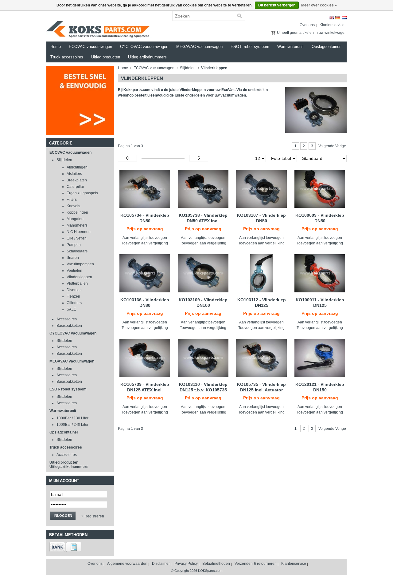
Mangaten (75, 219)
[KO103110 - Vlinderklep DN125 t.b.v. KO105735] (203, 358)
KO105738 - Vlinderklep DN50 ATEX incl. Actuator (203, 221)
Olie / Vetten (77, 238)
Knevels (73, 206)
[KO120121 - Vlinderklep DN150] (320, 358)
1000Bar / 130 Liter (72, 418)
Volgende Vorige (332, 146)
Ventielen (74, 270)
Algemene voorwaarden (127, 563)
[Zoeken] (239, 16)
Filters (72, 199)
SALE (71, 309)
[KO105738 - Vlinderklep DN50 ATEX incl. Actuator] (203, 189)
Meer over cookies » (319, 5)
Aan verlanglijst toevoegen (145, 238)
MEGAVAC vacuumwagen (199, 46)
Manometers (77, 225)
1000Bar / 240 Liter (72, 424)
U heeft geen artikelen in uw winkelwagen (312, 32)
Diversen (74, 290)
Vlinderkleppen (79, 277)
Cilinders (74, 303)
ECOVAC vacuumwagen (90, 46)
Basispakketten (69, 325)
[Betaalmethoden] (57, 550)
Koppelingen (77, 212)
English (331, 17)
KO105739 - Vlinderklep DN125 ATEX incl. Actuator (144, 390)
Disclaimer (161, 563)
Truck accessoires (66, 57)
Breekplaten (77, 180)
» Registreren (92, 516)
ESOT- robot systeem (250, 46)
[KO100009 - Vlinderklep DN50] (320, 189)
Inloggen (63, 515)
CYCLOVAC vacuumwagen (144, 46)
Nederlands (344, 17)
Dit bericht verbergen (276, 5)
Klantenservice (332, 25)
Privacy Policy (186, 563)
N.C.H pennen (79, 232)
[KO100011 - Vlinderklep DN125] (320, 273)
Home (55, 46)
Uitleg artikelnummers (147, 57)
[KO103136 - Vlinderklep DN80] (145, 273)
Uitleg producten (105, 57)
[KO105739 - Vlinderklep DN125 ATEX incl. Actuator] (145, 358)
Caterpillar (75, 186)
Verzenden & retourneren (256, 563)
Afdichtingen (77, 167)
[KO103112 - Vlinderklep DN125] (261, 273)
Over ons (307, 25)
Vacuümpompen (80, 264)
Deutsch (337, 17)
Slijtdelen (64, 160)
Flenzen (73, 296)
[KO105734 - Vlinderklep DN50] (145, 189)
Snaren (73, 257)
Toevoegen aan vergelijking (145, 243)
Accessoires (66, 319)
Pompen (74, 245)
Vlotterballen (77, 283)
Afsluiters (74, 174)
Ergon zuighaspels (82, 193)
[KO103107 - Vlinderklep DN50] (261, 189)
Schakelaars (77, 251)
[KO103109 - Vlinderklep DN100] (203, 273)
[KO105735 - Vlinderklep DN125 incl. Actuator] (261, 358)
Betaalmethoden (216, 563)
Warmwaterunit (290, 46)
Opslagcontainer (326, 46)
